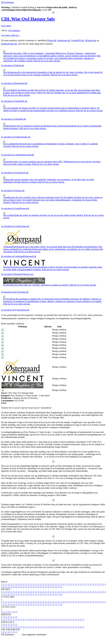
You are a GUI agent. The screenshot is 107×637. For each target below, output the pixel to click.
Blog (18, 634)
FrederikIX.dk (77, 40)
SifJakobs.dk (90, 40)
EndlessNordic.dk (9, 44)
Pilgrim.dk (51, 40)
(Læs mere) (6, 26)
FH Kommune (7, 2)
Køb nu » (15, 35)
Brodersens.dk (63, 40)
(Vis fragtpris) (14, 30)
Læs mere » (6, 35)
